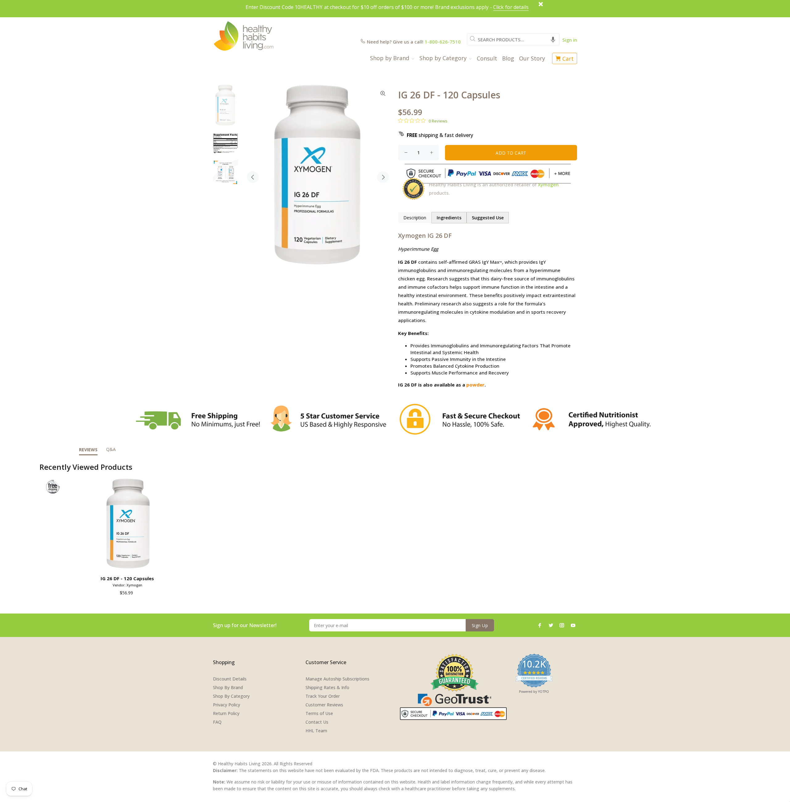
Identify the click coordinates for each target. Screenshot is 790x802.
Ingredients (449, 218)
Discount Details (230, 679)
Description (414, 218)
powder (475, 385)
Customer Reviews (324, 705)
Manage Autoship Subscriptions (337, 679)
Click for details (511, 7)
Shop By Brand (228, 687)
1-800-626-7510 (443, 42)
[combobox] (513, 39)
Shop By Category (231, 696)
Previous (253, 177)
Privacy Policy (226, 705)
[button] (553, 39)
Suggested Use (488, 218)
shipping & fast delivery (440, 135)
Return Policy (226, 713)
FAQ (217, 722)
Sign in (569, 40)
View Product (128, 564)
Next (383, 177)
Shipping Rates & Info (327, 687)
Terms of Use (319, 713)
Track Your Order (323, 696)
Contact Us (317, 722)
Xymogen (548, 184)
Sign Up (480, 625)
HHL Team (316, 731)
